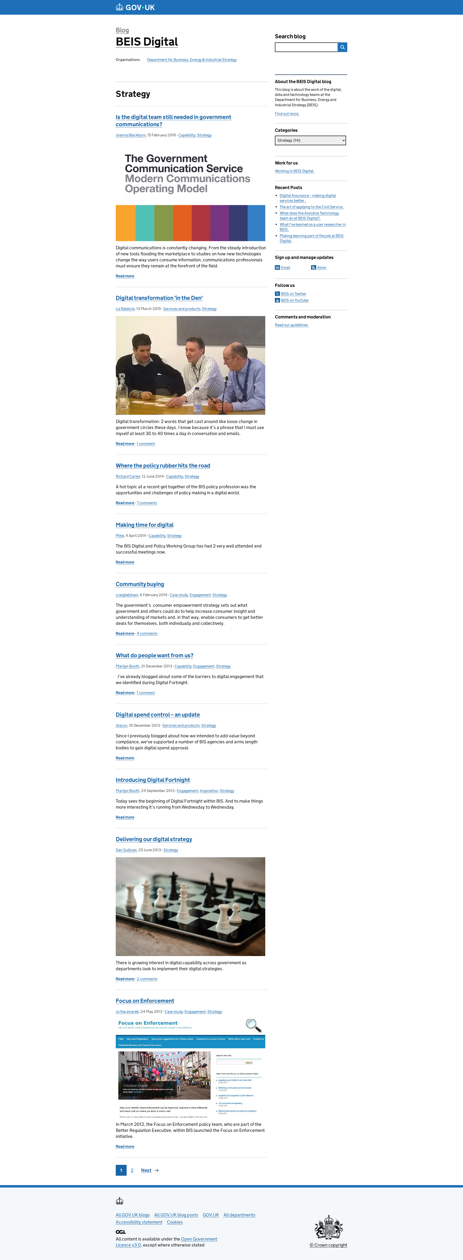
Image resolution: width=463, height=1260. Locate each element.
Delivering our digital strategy (154, 839)
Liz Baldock (125, 308)
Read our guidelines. (292, 325)
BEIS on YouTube (294, 300)
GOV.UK (211, 1215)
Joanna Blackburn (131, 135)
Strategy (204, 135)
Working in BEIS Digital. (294, 171)
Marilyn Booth (127, 666)
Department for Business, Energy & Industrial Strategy (192, 59)
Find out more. (287, 113)
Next (146, 1170)
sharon (121, 725)
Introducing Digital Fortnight (153, 779)
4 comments (147, 633)
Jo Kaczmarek (127, 1011)
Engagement (200, 595)
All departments (239, 1215)
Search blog (290, 36)
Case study (179, 595)
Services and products (181, 308)
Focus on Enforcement (145, 1000)
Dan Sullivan (126, 850)
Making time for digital (145, 524)
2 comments (147, 978)
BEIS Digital (147, 41)
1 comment (146, 443)
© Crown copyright (328, 1245)
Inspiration (209, 790)
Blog (122, 30)
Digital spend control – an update (158, 714)
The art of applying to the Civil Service (311, 207)
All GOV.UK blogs (133, 1215)
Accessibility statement (139, 1222)
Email (285, 267)
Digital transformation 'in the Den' (159, 297)
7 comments (147, 503)
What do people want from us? (154, 655)
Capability (186, 135)
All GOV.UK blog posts (176, 1215)
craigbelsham (127, 595)
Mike (120, 535)
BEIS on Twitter (293, 293)
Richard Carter (128, 476)
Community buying (140, 584)
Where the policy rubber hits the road (163, 465)
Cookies (175, 1222)
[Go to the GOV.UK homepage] (135, 7)
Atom (321, 267)
